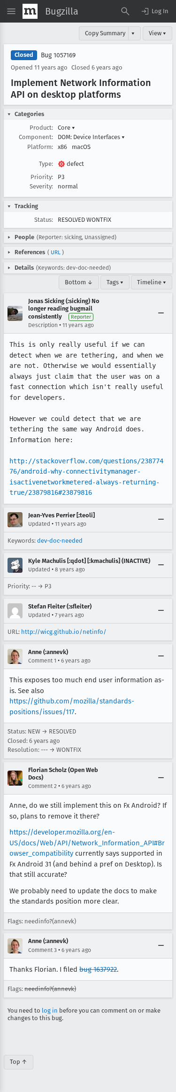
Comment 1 (42, 660)
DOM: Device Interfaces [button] (91, 136)
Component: (36, 136)
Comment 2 (42, 786)
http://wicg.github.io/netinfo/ (64, 631)
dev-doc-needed (60, 540)
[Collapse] (160, 313)
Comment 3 (42, 950)
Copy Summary (105, 33)
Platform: (40, 146)
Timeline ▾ (151, 282)
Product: (41, 127)
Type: (46, 163)
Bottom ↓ (79, 282)
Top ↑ (18, 1061)
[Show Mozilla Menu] (30, 11)
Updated (39, 524)
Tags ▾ (115, 282)
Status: (43, 219)
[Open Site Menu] (11, 11)
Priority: (42, 176)
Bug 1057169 (58, 55)
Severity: (41, 186)
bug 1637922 (98, 969)
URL (56, 252)
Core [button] (66, 127)
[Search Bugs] (125, 11)
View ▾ (157, 33)
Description (43, 325)
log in (50, 1010)
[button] (154, 11)
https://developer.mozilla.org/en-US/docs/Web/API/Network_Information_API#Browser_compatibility (87, 843)
